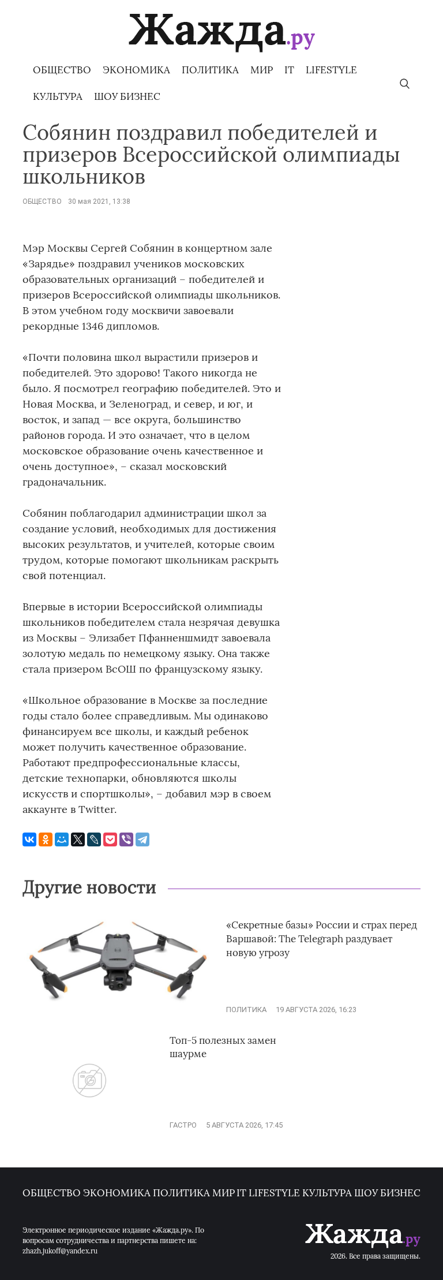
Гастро (183, 1125)
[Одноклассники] (45, 839)
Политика (210, 70)
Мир (261, 70)
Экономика (136, 70)
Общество (62, 70)
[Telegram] (142, 839)
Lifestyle (331, 70)
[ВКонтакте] (29, 839)
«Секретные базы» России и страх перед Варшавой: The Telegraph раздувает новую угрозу (321, 939)
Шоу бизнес (127, 96)
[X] (78, 839)
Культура (57, 96)
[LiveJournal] (94, 839)
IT (289, 70)
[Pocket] (110, 839)
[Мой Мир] (62, 839)
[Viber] (126, 839)
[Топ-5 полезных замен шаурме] (89, 1125)
